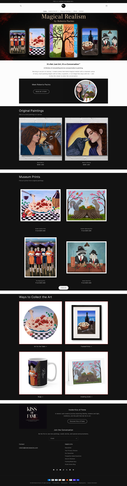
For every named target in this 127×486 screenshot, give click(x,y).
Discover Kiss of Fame (77, 421)
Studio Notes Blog (70, 464)
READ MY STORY (41, 91)
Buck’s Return (40, 162)
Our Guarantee (69, 453)
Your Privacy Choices (71, 450)
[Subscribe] (76, 438)
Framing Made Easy (70, 461)
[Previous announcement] (19, 1)
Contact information (92, 482)
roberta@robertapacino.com (28, 447)
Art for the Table (39, 346)
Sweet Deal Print (86, 280)
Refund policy (64, 482)
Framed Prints (85, 346)
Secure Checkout (70, 458)
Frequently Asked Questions (73, 456)
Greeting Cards (86, 397)
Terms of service (73, 482)
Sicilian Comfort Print (40, 228)
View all (63, 287)
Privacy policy (56, 482)
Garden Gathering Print (86, 228)
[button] (21, 6)
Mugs (39, 397)
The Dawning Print (40, 280)
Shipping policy (82, 482)
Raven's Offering (86, 162)
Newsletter (68, 447)
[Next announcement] (107, 1)
